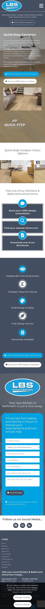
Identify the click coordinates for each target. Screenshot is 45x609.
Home (4, 543)
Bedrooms (5, 551)
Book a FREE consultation (23, 22)
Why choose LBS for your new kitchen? (22, 74)
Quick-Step (25, 41)
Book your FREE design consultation (21, 81)
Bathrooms (5, 549)
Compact (6, 41)
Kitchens (4, 546)
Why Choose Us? (7, 559)
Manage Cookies (22, 597)
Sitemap (4, 567)
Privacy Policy (6, 564)
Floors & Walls (6, 554)
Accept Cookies (23, 604)
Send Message (16, 493)
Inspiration (5, 556)
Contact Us (5, 562)
